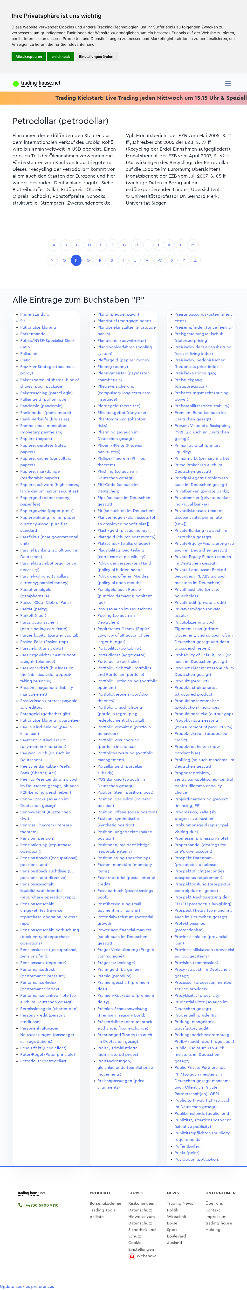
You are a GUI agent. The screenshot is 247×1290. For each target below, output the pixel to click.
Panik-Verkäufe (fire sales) (44, 419)
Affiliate (97, 1217)
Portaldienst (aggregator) (121, 655)
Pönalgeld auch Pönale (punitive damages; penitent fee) (124, 596)
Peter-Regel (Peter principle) (47, 1054)
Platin (25, 360)
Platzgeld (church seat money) (126, 537)
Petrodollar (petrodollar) (43, 1061)
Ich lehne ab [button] (60, 56)
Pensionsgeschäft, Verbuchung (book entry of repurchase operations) (49, 936)
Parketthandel (33, 334)
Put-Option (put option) (197, 1159)
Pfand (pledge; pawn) (118, 314)
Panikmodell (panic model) (45, 413)
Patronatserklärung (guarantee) (50, 720)
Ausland (174, 1243)
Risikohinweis (141, 1203)
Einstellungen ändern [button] (97, 56)
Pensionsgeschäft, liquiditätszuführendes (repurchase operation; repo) (47, 890)
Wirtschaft (176, 1217)
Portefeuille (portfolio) (118, 661)
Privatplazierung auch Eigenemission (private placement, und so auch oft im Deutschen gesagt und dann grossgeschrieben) (204, 635)
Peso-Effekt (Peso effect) (43, 1048)
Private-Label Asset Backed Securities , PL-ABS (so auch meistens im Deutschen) (201, 576)
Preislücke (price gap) (195, 373)
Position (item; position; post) (125, 792)
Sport (172, 1230)
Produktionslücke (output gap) (204, 714)
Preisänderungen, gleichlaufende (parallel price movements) (125, 1067)
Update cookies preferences (27, 1286)
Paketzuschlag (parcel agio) (46, 393)
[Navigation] (228, 83)
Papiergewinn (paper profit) (47, 511)
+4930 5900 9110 (41, 1205)
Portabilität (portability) (119, 648)
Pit (22, 321)
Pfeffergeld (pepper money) (124, 360)
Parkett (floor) (33, 615)
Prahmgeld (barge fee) (119, 969)
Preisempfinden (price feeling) (204, 327)
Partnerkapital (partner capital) (49, 635)
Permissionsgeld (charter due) (49, 1009)
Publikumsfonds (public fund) (203, 1113)
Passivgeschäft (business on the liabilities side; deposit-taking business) (47, 674)
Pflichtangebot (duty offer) (122, 413)
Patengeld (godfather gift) (45, 714)
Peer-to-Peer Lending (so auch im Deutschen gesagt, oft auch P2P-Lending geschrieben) (49, 785)
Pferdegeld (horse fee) (119, 406)
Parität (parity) (33, 609)
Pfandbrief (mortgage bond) (124, 321)
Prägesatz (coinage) (116, 963)
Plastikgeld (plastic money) (123, 530)
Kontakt (213, 1210)
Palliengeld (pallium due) (44, 399)
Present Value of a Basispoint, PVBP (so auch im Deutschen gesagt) (202, 432)
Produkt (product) (192, 681)
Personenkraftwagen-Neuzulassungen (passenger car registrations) (47, 1034)
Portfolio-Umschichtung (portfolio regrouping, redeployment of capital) (120, 713)
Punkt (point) (187, 1153)
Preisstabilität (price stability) (202, 406)
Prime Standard (34, 314)
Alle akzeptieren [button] (28, 56)
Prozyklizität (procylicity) (198, 995)
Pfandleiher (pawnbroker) (121, 341)
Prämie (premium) (114, 976)
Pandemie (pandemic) (41, 406)
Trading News (180, 1203)
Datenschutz (140, 1210)
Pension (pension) (37, 838)
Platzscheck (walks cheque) (123, 543)
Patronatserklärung (38, 327)
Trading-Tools (102, 1210)
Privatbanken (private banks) (202, 491)
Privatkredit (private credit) (200, 602)
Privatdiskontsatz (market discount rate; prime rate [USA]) (199, 517)
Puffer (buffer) (188, 1146)
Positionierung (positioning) (123, 858)
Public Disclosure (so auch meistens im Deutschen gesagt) (199, 1054)
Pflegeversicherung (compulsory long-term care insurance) (124, 392)
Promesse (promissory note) (201, 838)
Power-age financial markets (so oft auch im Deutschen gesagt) (124, 936)
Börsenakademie (105, 1203)
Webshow (146, 1256)
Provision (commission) (196, 963)
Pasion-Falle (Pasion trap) (44, 642)
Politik (172, 1210)
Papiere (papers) (36, 439)
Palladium (29, 354)
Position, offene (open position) (127, 812)
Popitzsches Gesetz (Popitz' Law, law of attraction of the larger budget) (123, 635)
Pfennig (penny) (112, 367)
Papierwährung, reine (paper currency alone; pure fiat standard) (47, 523)
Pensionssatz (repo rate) (43, 963)
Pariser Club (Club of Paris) (45, 602)
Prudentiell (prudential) (197, 1015)
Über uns (214, 1203)
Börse (172, 1223)
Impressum (216, 1217)
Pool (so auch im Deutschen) (124, 609)
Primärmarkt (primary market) (203, 458)
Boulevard (176, 1236)
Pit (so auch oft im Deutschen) (126, 511)
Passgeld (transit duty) (41, 648)
